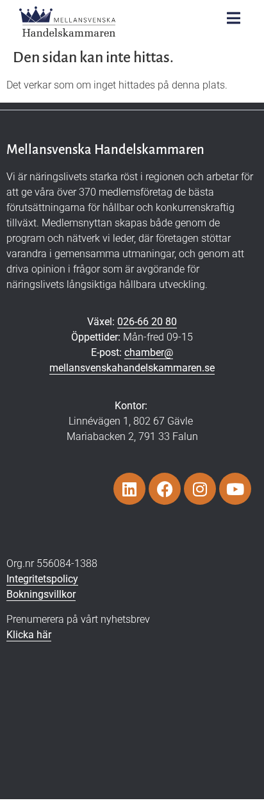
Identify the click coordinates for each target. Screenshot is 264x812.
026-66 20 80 (147, 322)
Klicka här (28, 635)
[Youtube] (235, 489)
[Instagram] (200, 489)
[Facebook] (165, 489)
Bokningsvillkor (41, 594)
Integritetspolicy (42, 579)
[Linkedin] (129, 489)
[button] (233, 17)
